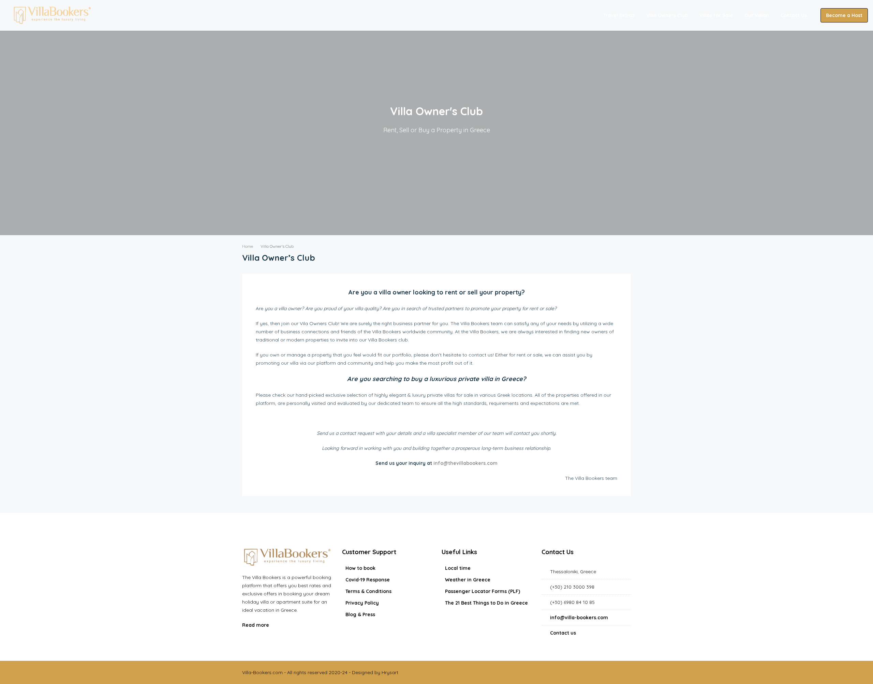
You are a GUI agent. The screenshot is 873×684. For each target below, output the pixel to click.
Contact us (563, 633)
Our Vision (756, 15)
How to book (360, 568)
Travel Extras (619, 15)
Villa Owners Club (667, 15)
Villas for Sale (716, 15)
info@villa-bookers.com (579, 617)
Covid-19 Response (367, 580)
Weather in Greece (467, 580)
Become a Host (844, 15)
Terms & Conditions (368, 591)
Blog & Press (360, 614)
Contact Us (794, 15)
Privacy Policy (362, 603)
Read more (256, 625)
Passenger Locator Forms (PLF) (482, 591)
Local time (458, 568)
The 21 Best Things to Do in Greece (486, 603)
